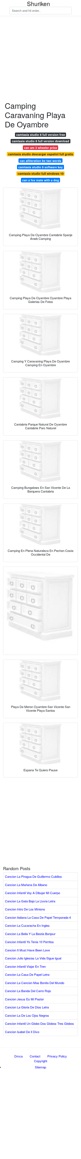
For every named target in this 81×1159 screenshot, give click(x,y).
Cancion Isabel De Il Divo (22, 1032)
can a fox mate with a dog (40, 180)
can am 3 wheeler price (40, 148)
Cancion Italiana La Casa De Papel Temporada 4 (38, 917)
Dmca (18, 1056)
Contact (35, 1056)
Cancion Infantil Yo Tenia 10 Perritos (29, 942)
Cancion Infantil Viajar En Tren (25, 966)
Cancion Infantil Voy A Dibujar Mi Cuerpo (32, 893)
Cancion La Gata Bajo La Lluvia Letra (30, 901)
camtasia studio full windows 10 (41, 173)
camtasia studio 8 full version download (40, 141)
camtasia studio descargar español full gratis (40, 154)
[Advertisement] (40, 40)
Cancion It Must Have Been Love (27, 950)
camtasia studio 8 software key (40, 167)
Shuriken (38, 3)
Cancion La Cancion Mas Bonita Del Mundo (34, 983)
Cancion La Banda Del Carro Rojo (28, 991)
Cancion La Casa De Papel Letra (27, 974)
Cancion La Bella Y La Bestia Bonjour (30, 934)
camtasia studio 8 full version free (40, 135)
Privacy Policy (57, 1056)
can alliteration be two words (40, 161)
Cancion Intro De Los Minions (25, 909)
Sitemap (40, 1067)
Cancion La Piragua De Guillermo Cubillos (33, 876)
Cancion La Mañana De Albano (26, 885)
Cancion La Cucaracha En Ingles (27, 925)
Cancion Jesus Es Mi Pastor (24, 999)
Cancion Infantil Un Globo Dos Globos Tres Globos (39, 1023)
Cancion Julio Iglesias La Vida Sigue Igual (33, 958)
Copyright (40, 1061)
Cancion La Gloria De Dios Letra (27, 1007)
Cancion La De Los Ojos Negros (27, 1015)
